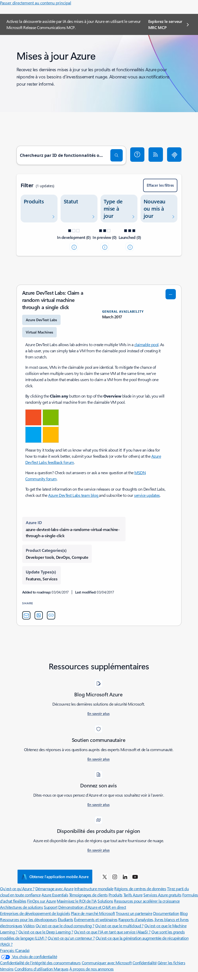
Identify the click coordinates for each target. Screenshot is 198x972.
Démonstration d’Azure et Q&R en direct (92, 907)
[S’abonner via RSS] (155, 154)
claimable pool (146, 344)
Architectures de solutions (21, 907)
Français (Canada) (15, 950)
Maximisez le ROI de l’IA (76, 901)
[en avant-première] (104, 246)
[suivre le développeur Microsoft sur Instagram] (115, 876)
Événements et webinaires (95, 919)
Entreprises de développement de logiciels (35, 913)
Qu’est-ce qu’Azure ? (17, 888)
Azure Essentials (55, 894)
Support (50, 907)
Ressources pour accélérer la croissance (146, 901)
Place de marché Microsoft (93, 913)
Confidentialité (145, 962)
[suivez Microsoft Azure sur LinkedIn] (125, 876)
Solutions (105, 901)
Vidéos (29, 925)
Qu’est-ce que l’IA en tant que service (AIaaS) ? (112, 931)
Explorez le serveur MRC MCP (165, 24)
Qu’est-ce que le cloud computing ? (65, 925)
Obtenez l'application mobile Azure (59, 876)
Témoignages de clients (88, 894)
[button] (137, 154)
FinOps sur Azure (41, 901)
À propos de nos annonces (91, 968)
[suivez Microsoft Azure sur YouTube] (135, 876)
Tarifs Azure (133, 894)
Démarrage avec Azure (54, 888)
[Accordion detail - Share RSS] (39, 615)
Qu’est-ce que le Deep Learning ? (45, 931)
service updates (147, 495)
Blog (183, 913)
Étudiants (65, 919)
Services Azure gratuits (162, 894)
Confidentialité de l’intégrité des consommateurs (40, 962)
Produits (115, 894)
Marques (61, 968)
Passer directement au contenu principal (35, 2)
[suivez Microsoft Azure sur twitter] (105, 876)
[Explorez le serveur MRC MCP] (174, 154)
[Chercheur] (116, 155)
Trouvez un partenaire (134, 913)
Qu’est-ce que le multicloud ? (119, 925)
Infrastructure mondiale (93, 888)
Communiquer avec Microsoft (107, 962)
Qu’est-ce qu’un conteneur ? (71, 938)
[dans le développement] (73, 246)
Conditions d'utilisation (34, 968)
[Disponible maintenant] (129, 246)
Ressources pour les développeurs (28, 919)
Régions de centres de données (140, 888)
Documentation (166, 913)
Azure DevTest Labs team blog (73, 495)
